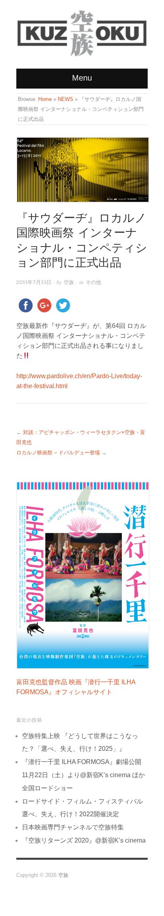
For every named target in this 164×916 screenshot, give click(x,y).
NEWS (65, 99)
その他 (93, 282)
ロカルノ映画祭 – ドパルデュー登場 (58, 453)
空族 (69, 282)
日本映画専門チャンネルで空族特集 (73, 827)
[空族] (82, 30)
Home (45, 99)
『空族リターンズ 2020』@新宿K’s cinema (84, 840)
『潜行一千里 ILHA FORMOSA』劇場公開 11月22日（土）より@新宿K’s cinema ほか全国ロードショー (83, 775)
